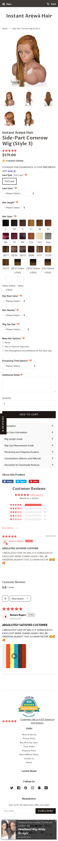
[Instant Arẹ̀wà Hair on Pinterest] (25, 788)
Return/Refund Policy (29, 754)
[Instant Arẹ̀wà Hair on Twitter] (11, 788)
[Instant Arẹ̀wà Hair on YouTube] (46, 788)
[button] (9, 150)
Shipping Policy (29, 750)
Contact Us (29, 758)
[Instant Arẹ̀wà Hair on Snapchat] (39, 788)
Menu (8, 4)
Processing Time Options (15, 360)
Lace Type (12, 174)
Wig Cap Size (8, 324)
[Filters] (5, 599)
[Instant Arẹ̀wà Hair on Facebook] (18, 788)
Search (29, 762)
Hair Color (7, 216)
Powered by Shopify (47, 820)
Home (4, 28)
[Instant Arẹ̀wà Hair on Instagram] (32, 788)
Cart (53, 4)
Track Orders (29, 746)
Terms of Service (29, 734)
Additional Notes (11, 374)
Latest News (29, 771)
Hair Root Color (10, 295)
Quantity (6, 397)
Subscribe (45, 811)
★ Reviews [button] (3, 424)
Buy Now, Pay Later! (29, 742)
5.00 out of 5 (36, 494)
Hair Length (8, 202)
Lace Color (7, 188)
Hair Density (8, 310)
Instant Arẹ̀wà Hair (29, 16)
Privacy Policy (29, 738)
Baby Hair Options (11, 338)
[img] (9, 536)
